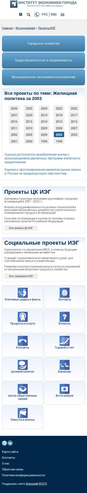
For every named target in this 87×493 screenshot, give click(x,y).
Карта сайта (10, 451)
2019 (44, 115)
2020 (29, 115)
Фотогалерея (64, 395)
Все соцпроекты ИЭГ (21, 276)
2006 (14, 134)
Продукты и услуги (22, 323)
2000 (29, 141)
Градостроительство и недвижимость (43, 60)
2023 (59, 108)
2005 (29, 134)
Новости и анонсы (23, 419)
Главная (7, 28)
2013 (59, 121)
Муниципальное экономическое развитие (43, 77)
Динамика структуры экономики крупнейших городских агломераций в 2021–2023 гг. (41, 200)
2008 (59, 128)
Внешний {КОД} (36, 483)
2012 (74, 121)
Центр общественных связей (22, 397)
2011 (14, 128)
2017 (74, 115)
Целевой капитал (22, 371)
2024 (44, 108)
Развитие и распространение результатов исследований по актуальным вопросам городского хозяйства (42, 268)
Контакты (22, 347)
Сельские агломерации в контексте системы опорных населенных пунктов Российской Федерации (39, 220)
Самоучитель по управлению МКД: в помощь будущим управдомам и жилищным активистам (40, 251)
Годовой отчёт (64, 347)
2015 (29, 121)
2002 (74, 134)
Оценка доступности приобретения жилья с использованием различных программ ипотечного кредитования (42, 158)
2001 (14, 141)
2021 (14, 115)
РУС (45, 14)
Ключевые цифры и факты (22, 299)
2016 (14, 121)
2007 (74, 128)
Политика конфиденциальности (23, 475)
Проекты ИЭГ (47, 28)
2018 (59, 115)
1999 (44, 141)
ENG (54, 14)
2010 (29, 128)
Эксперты (64, 299)
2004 (44, 134)
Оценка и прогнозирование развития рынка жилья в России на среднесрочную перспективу (42, 171)
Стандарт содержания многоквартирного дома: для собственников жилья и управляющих (38, 259)
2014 (44, 121)
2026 (14, 108)
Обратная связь (12, 469)
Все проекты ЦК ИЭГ (21, 228)
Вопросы (64, 323)
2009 (44, 128)
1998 (59, 141)
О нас (5, 463)
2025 (29, 108)
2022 (74, 108)
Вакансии (64, 371)
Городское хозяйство (44, 43)
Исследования (25, 28)
